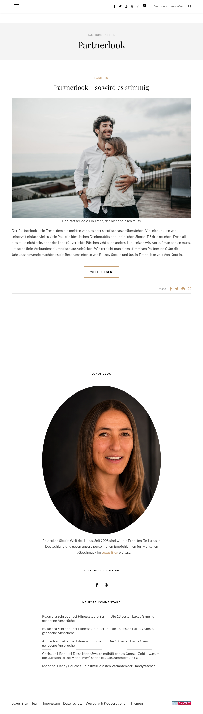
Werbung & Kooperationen (106, 703)
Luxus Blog (110, 552)
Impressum (51, 703)
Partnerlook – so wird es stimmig (101, 87)
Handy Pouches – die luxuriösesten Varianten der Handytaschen (106, 666)
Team (35, 703)
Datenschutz (72, 703)
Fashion (101, 77)
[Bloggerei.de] (181, 704)
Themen (136, 703)
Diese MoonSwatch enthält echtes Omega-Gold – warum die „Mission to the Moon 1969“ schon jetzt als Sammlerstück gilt (100, 655)
